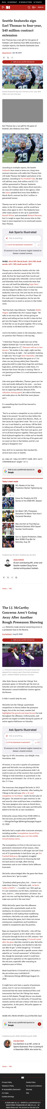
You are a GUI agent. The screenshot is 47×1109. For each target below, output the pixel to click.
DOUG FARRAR (18, 560)
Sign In (40, 7)
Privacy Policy (7, 1082)
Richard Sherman (35, 215)
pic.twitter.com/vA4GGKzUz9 (17, 973)
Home (4, 589)
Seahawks (6, 170)
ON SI (4, 2)
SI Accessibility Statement (11, 1090)
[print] (16, 577)
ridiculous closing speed (12, 392)
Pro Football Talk (28, 178)
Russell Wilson (8, 215)
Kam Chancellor (28, 355)
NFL (10, 589)
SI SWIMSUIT (12, 2)
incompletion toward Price (28, 833)
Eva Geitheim (7, 634)
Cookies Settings (8, 1097)
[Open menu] (3, 7)
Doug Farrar (6, 53)
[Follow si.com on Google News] (39, 471)
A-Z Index (5, 1093)
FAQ (27, 1093)
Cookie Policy (30, 1082)
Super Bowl (33, 284)
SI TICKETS (38, 2)
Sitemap (29, 1090)
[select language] (34, 7)
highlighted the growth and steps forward (19, 713)
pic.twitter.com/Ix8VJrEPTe (25, 818)
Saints (7, 192)
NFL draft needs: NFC (22, 264)
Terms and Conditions (34, 1086)
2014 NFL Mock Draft (18, 261)
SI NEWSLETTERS (25, 2)
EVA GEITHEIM (18, 1041)
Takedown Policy (8, 1086)
